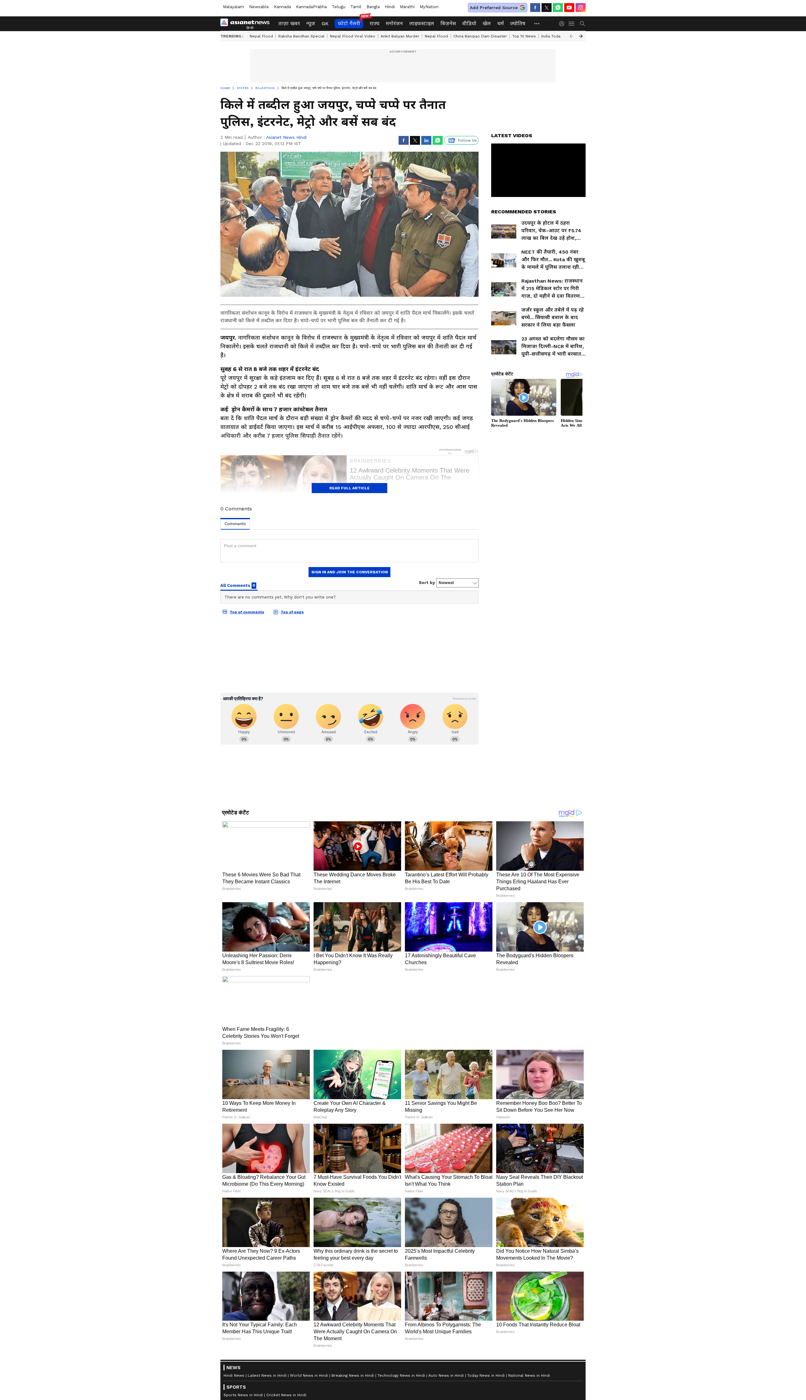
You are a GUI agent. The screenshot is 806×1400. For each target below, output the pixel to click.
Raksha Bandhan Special (301, 36)
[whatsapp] (558, 7)
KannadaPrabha (311, 6)
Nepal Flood (261, 36)
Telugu (338, 6)
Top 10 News (524, 36)
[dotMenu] (537, 23)
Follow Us (467, 140)
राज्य (374, 23)
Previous (571, 36)
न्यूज (310, 23)
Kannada (282, 6)
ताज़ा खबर (289, 23)
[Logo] (247, 23)
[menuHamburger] (572, 23)
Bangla (373, 6)
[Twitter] (547, 7)
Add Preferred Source (494, 7)
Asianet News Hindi (286, 137)
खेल (487, 23)
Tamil (355, 6)
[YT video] (569, 7)
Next (581, 36)
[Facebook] (535, 7)
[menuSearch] (582, 23)
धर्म (500, 23)
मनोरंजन (394, 23)
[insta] (581, 7)
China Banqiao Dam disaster (480, 36)
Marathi (407, 6)
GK (324, 23)
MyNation (429, 6)
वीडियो (469, 23)
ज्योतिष (517, 23)
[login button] (563, 24)
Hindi (390, 6)
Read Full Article (349, 488)
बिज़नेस (448, 23)
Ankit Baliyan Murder (400, 36)
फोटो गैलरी (349, 23)
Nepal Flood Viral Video (352, 36)
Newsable (259, 6)
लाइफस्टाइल (421, 23)
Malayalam (233, 6)
